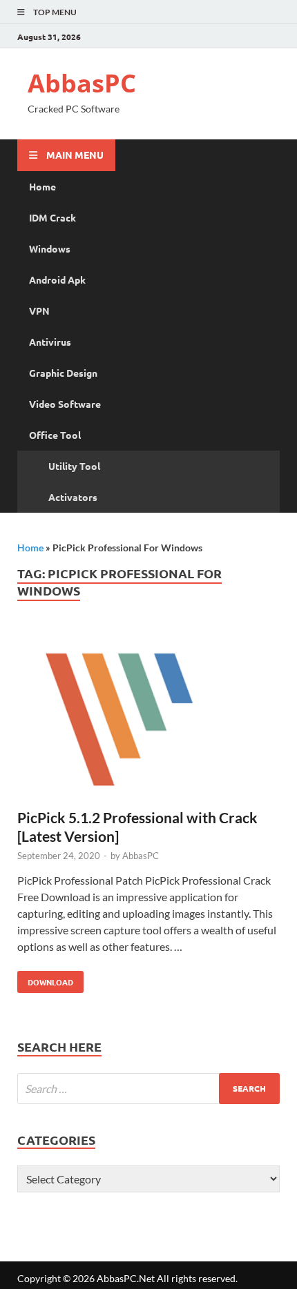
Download (45, 979)
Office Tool (55, 435)
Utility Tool (74, 466)
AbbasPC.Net (126, 1278)
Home (42, 186)
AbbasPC (82, 83)
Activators (72, 497)
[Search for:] (148, 1088)
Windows (49, 248)
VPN (39, 310)
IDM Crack (52, 217)
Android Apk (57, 279)
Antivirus (50, 341)
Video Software (65, 403)
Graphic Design (63, 372)
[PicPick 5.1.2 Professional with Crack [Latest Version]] (148, 718)
